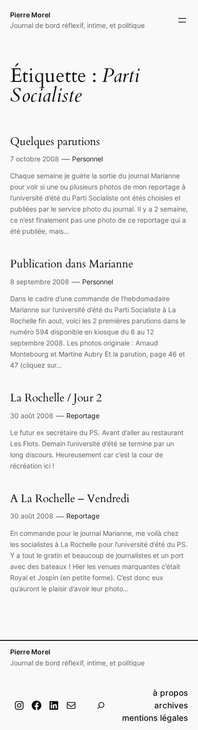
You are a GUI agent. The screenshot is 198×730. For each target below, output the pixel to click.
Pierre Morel (30, 15)
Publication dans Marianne (71, 264)
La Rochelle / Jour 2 (56, 398)
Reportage (82, 415)
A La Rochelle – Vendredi (69, 498)
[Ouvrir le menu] (182, 20)
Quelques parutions (55, 141)
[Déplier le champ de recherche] (100, 705)
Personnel (87, 159)
